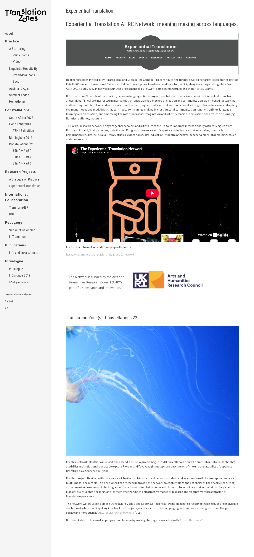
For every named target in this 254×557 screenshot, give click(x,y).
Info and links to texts (23, 253)
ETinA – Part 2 (22, 157)
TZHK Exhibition (23, 131)
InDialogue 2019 (19, 275)
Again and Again (19, 88)
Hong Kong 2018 (20, 124)
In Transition (17, 237)
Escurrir (18, 81)
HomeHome (17, 101)
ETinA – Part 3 (22, 163)
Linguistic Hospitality (23, 69)
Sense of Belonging (22, 230)
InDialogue (16, 269)
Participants (21, 55)
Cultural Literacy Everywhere (116, 512)
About (9, 33)
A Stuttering (17, 49)
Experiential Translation (25, 186)
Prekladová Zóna (24, 75)
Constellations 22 (21, 144)
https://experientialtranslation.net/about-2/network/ (101, 254)
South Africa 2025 (21, 118)
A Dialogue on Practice (24, 179)
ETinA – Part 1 (22, 150)
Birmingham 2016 (20, 138)
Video (16, 61)
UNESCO (14, 214)
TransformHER (18, 207)
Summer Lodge (19, 95)
